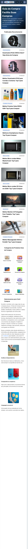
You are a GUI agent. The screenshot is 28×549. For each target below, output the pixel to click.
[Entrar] (21, 2)
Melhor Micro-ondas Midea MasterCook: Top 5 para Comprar (11, 161)
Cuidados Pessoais (7, 103)
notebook (5, 336)
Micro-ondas (6, 155)
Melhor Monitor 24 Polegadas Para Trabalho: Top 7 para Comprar (12, 214)
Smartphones (6, 130)
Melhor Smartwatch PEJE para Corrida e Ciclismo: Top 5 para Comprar (12, 81)
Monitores (5, 209)
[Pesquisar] (17, 2)
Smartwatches (6, 50)
